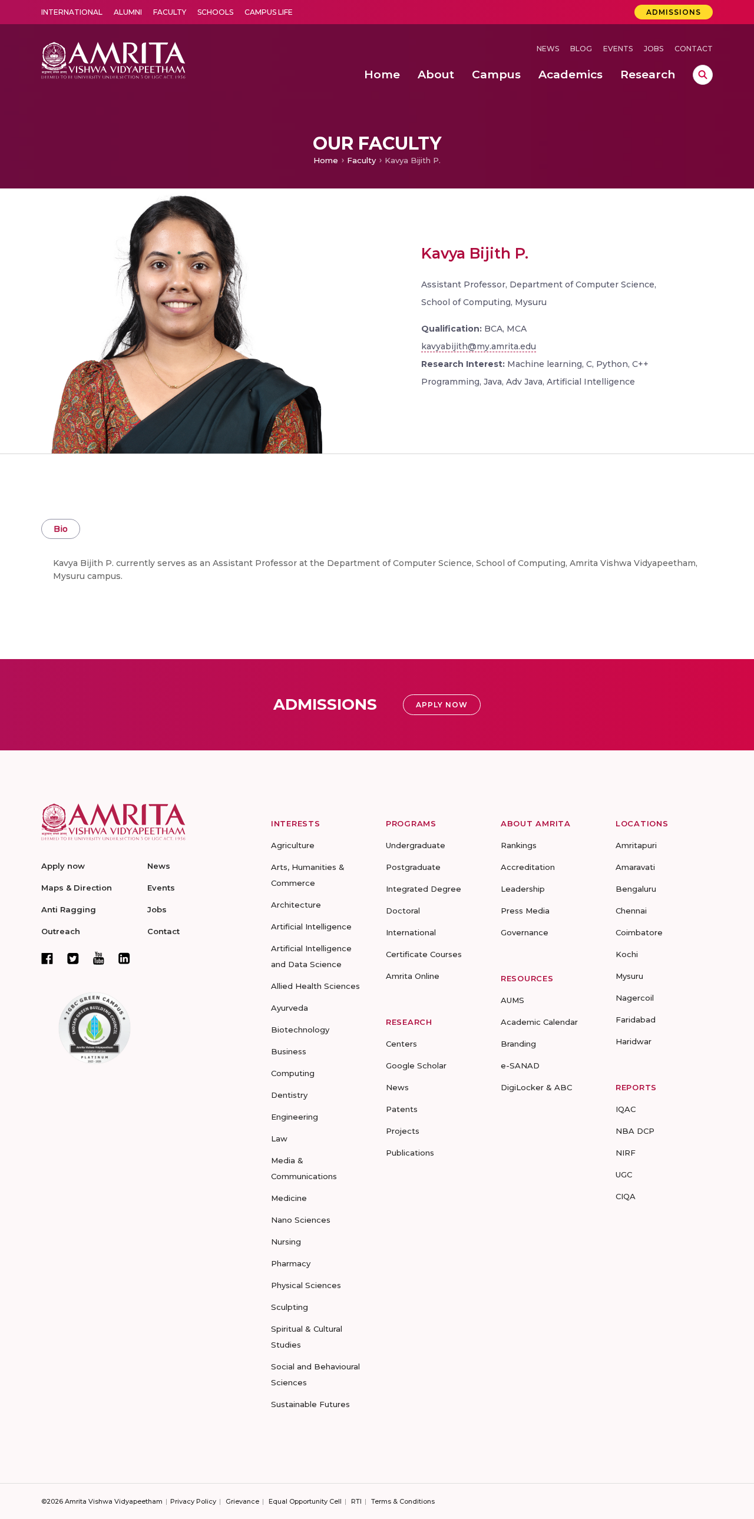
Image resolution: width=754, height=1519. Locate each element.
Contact (693, 48)
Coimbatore (639, 932)
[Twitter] (73, 958)
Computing (293, 1073)
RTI (356, 1501)
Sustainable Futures (310, 1404)
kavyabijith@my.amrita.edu (478, 346)
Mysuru (629, 976)
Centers (401, 1043)
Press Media (525, 910)
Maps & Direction (76, 887)
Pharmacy (290, 1263)
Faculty (169, 12)
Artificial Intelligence (311, 926)
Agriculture (293, 845)
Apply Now (442, 704)
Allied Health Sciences (315, 986)
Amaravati (635, 867)
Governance (524, 932)
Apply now (63, 866)
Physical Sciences (306, 1285)
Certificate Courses (424, 954)
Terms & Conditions (403, 1501)
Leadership (523, 888)
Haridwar (634, 1041)
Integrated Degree (423, 888)
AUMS (512, 1000)
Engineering (294, 1116)
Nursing (286, 1241)
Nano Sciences (300, 1220)
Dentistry (289, 1095)
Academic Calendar (539, 1022)
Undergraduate (415, 845)
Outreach (60, 931)
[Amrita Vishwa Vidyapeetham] (113, 59)
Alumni (128, 12)
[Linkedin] (124, 958)
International (71, 12)
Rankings (519, 845)
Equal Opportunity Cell (305, 1501)
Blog (581, 48)
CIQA (626, 1196)
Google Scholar (416, 1065)
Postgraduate (413, 867)
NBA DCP (635, 1131)
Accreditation (528, 867)
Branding (518, 1043)
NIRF (626, 1152)
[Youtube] (98, 958)
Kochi (627, 954)
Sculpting (289, 1307)
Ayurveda (289, 1007)
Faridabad (636, 1019)
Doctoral (403, 910)
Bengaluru (636, 888)
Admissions (673, 12)
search (703, 75)
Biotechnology (300, 1029)
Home (325, 160)
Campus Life (268, 12)
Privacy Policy (193, 1501)
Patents (402, 1109)
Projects (402, 1131)
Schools (215, 12)
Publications (410, 1152)
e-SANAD (520, 1065)
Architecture (296, 904)
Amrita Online (412, 976)
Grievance (242, 1501)
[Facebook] (47, 958)
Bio (61, 529)
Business (288, 1051)
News (548, 48)
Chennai (631, 910)
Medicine (289, 1198)
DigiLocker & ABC (536, 1087)
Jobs (653, 48)
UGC (624, 1174)
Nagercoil (635, 997)
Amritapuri (636, 845)
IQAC (626, 1109)
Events (618, 48)
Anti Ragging (68, 909)
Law (279, 1138)
